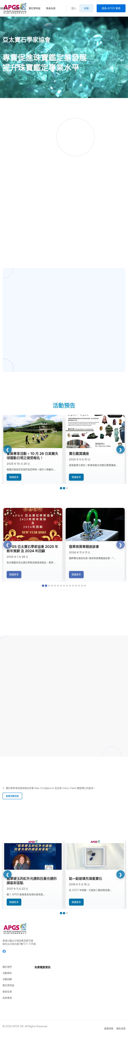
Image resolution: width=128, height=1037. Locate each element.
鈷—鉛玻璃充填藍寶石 (85, 878)
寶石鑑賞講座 (79, 453)
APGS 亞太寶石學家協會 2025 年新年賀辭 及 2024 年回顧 (32, 548)
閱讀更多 (14, 477)
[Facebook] (4, 951)
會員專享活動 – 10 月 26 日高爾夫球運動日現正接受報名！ (32, 455)
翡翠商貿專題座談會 (84, 546)
